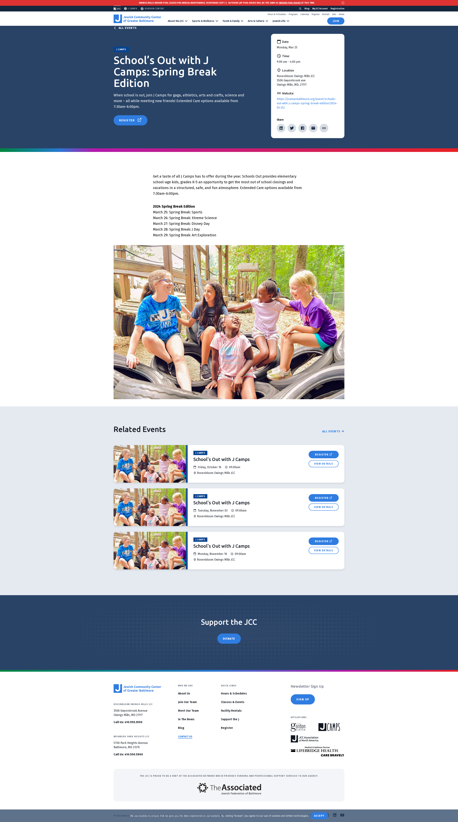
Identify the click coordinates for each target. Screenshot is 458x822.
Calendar (304, 14)
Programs (293, 14)
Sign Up (302, 699)
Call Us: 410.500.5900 (128, 754)
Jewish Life (279, 21)
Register (316, 14)
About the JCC (176, 21)
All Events (128, 28)
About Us (184, 693)
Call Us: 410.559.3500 (128, 722)
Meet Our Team (188, 710)
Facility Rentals (231, 710)
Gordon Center (154, 8)
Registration (337, 8)
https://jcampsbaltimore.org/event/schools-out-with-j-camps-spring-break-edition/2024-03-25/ (307, 103)
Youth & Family (231, 21)
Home (341, 14)
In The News (186, 719)
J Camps (132, 8)
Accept (319, 815)
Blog (307, 8)
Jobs (334, 14)
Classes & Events (232, 702)
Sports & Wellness (203, 21)
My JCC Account (320, 8)
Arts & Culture (256, 21)
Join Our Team (187, 702)
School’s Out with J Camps (221, 459)
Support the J (230, 719)
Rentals (326, 14)
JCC (119, 9)
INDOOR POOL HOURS (290, 3)
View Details (323, 463)
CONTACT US (185, 736)
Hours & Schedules (277, 14)
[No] (453, 816)
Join (336, 21)
